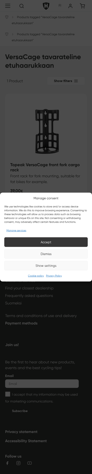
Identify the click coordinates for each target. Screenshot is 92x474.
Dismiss (46, 254)
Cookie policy (36, 275)
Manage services (16, 230)
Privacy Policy (54, 275)
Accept (46, 242)
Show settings (46, 265)
